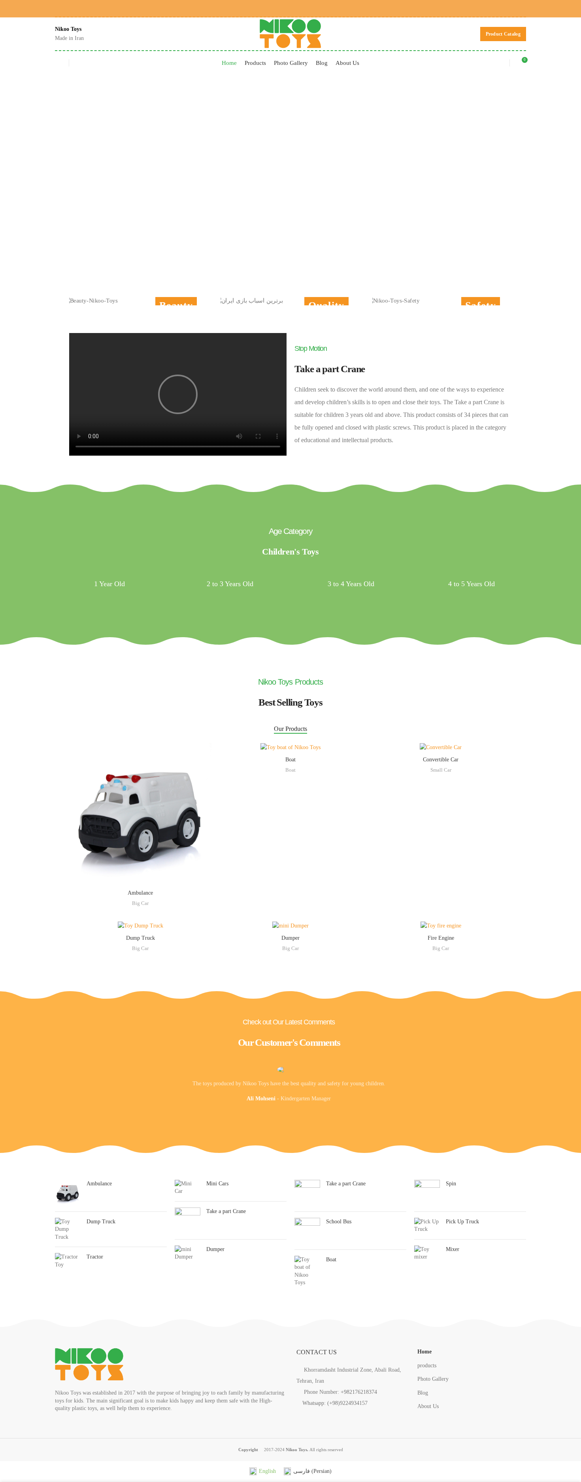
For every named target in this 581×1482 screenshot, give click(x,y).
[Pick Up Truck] (427, 1225)
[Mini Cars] (187, 1187)
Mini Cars (217, 1184)
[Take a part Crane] (187, 1220)
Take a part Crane (226, 1211)
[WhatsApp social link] (520, 8)
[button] (178, 394)
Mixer (452, 1249)
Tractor (95, 1257)
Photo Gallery (433, 1379)
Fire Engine (441, 938)
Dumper (290, 938)
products (426, 1365)
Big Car (140, 903)
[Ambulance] (68, 1193)
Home (424, 1352)
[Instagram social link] (509, 8)
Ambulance (140, 893)
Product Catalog (503, 34)
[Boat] (307, 1271)
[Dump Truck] (68, 1229)
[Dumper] (187, 1253)
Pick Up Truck (462, 1222)
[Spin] (427, 1193)
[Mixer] (427, 1253)
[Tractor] (68, 1260)
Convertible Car (440, 760)
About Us (428, 1406)
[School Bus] (307, 1231)
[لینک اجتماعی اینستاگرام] (302, 1415)
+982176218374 (359, 1392)
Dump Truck (140, 938)
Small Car (440, 770)
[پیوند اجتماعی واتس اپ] (313, 1415)
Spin (451, 1184)
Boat (290, 760)
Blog (422, 1393)
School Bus (338, 1222)
